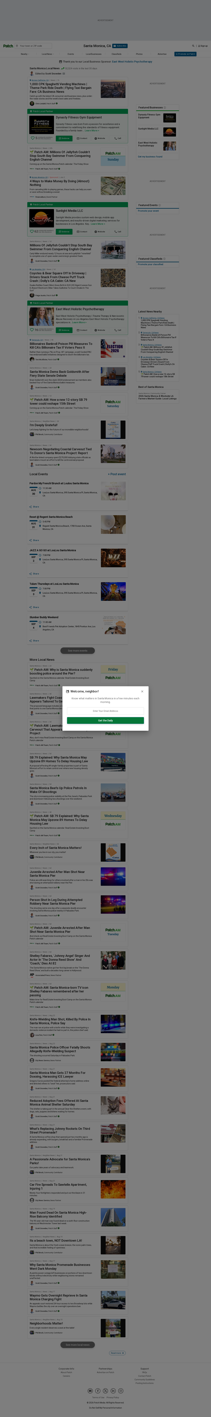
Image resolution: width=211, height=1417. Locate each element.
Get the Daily (105, 720)
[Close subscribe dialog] (142, 691)
